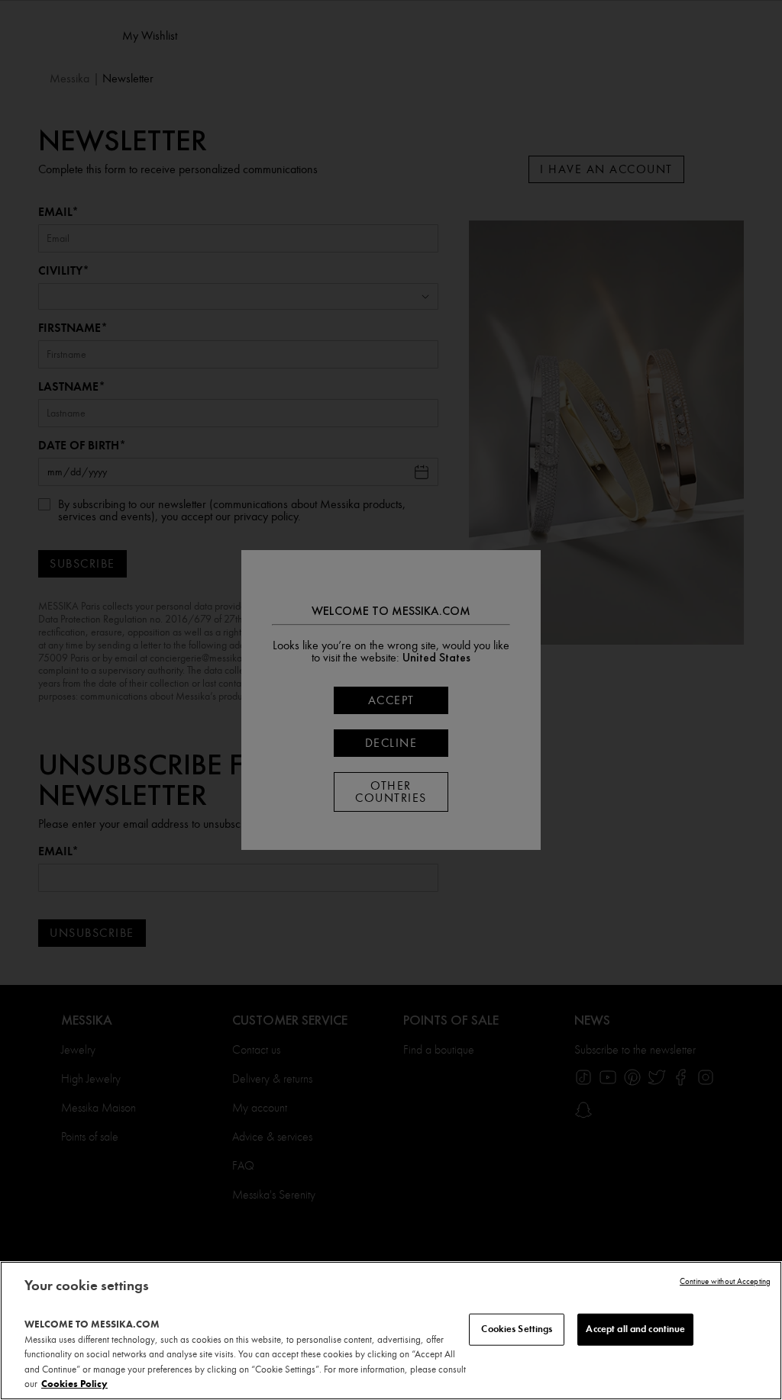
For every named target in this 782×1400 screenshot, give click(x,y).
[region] (391, 1330)
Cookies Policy (74, 1384)
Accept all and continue (635, 1329)
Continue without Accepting (725, 1281)
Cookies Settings (516, 1329)
